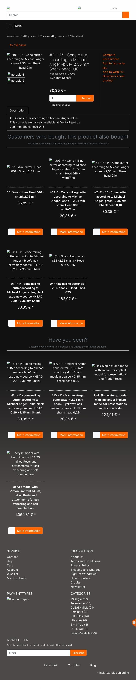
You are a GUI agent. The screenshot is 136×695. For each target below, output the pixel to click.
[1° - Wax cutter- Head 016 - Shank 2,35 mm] (25, 169)
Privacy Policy (80, 565)
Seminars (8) (79, 612)
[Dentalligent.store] (36, 8)
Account (12, 569)
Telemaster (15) (81, 603)
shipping (123, 672)
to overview (17, 45)
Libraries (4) (79, 620)
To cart (86, 98)
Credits (75, 582)
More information (28, 232)
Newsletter (78, 586)
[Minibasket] (125, 8)
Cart (10, 565)
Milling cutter (79, 599)
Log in (114, 8)
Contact (12, 557)
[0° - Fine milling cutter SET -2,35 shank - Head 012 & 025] (68, 260)
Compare (109, 55)
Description (17, 110)
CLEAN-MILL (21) (82, 607)
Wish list (12, 574)
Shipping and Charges (85, 569)
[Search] (125, 15)
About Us (77, 557)
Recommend (111, 59)
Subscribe (78, 652)
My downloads (17, 578)
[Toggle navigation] (10, 26)
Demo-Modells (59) (84, 633)
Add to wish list (113, 72)
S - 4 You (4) (79, 624)
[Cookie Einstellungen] (134, 622)
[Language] (105, 8)
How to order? (80, 578)
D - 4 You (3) (79, 629)
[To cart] (11, 232)
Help (10, 561)
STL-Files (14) (80, 616)
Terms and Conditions (85, 561)
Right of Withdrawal (84, 574)
